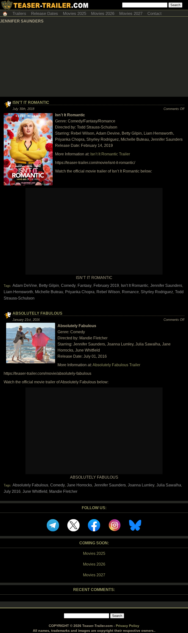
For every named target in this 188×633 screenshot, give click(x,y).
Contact (154, 13)
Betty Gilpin (49, 285)
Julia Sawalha (168, 485)
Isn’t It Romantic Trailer (110, 154)
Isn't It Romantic (134, 285)
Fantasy (85, 285)
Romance (130, 292)
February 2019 (106, 285)
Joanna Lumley (141, 485)
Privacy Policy (127, 626)
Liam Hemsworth (18, 292)
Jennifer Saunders (166, 285)
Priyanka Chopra (79, 292)
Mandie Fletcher (63, 491)
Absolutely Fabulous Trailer (116, 365)
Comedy (68, 285)
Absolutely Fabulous (37, 313)
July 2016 (12, 491)
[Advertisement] (94, 60)
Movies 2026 (102, 13)
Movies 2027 (130, 13)
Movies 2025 (74, 13)
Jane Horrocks (79, 485)
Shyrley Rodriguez (157, 292)
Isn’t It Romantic (30, 102)
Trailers (19, 13)
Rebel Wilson (108, 292)
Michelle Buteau (49, 292)
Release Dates (44, 13)
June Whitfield (35, 491)
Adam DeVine (24, 285)
